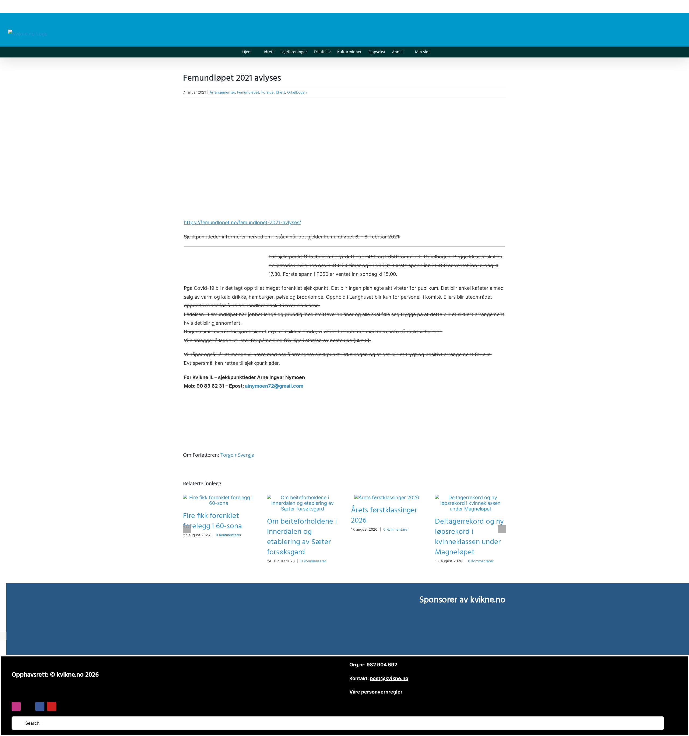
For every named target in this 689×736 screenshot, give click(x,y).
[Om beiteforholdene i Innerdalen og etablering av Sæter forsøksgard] (302, 497)
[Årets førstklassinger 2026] (386, 497)
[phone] (63, 706)
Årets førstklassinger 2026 (384, 515)
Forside (267, 92)
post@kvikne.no (669, 6)
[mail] (28, 706)
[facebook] (39, 706)
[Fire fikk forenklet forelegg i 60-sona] (218, 497)
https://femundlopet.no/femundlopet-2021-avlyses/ (242, 222)
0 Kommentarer (228, 535)
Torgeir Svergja (237, 455)
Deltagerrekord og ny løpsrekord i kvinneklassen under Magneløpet (469, 537)
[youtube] (51, 706)
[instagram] (16, 706)
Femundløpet (248, 92)
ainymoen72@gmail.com (274, 386)
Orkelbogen (297, 92)
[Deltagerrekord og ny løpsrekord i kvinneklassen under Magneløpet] (470, 497)
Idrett (280, 92)
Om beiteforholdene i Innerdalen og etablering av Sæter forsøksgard (302, 537)
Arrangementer (222, 92)
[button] (438, 52)
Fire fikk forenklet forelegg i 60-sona (212, 521)
